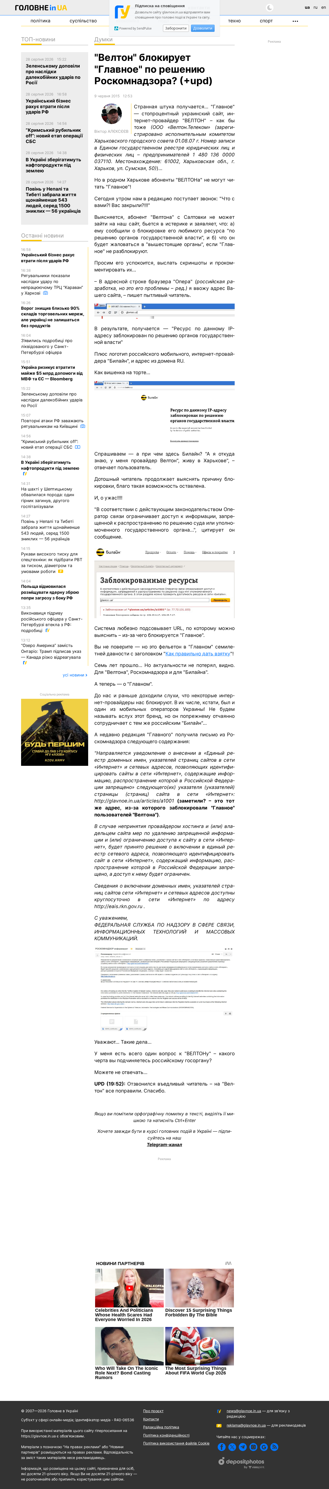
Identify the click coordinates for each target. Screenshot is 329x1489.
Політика (40, 20)
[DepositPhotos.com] (241, 1463)
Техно (234, 20)
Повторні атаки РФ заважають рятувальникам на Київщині (52, 421)
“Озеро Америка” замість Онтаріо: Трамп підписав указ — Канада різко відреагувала (51, 649)
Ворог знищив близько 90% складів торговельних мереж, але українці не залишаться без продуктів (52, 314)
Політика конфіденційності (166, 1435)
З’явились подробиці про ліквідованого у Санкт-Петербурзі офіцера (46, 344)
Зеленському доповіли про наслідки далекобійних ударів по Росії (52, 397)
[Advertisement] (164, 1199)
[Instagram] (253, 1447)
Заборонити (176, 28)
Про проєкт (153, 1411)
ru (315, 7)
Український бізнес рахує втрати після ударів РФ (48, 255)
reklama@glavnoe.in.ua (246, 1425)
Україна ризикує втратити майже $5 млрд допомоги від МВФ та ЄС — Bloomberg (52, 370)
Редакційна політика (161, 1427)
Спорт (266, 20)
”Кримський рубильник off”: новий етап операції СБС (49, 442)
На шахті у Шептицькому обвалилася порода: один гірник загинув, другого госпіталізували (47, 495)
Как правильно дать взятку (198, 654)
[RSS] (274, 1447)
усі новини (73, 674)
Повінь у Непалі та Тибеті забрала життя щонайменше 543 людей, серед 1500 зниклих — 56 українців (50, 528)
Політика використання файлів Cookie (176, 1443)
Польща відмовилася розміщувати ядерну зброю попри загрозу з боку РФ (50, 590)
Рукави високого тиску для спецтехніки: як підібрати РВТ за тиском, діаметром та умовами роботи (51, 560)
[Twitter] (232, 1447)
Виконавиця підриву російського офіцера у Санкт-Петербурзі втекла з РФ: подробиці (52, 619)
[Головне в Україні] (41, 8)
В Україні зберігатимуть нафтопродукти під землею (50, 462)
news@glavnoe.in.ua (244, 1411)
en (323, 7)
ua (307, 7)
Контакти (151, 1419)
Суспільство (83, 20)
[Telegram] (243, 1447)
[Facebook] (222, 1447)
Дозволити (202, 28)
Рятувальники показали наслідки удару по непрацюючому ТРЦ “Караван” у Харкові (52, 282)
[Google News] (264, 1447)
